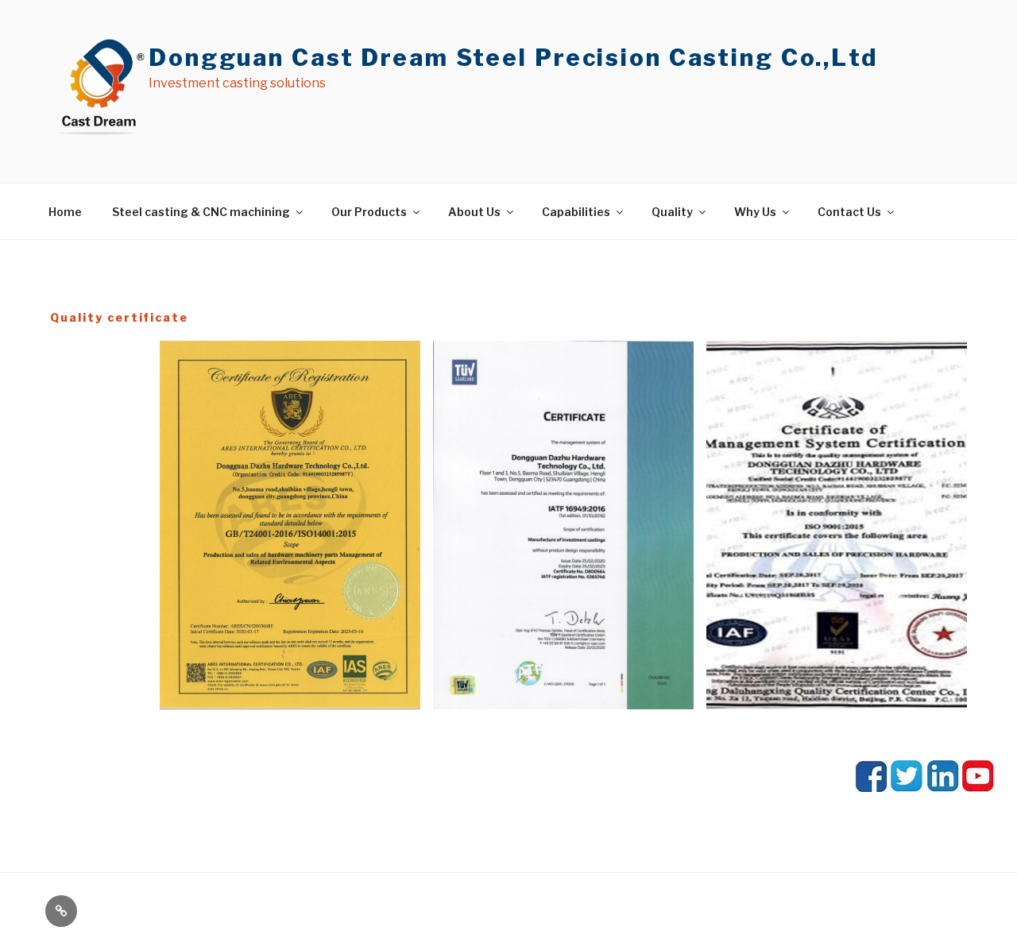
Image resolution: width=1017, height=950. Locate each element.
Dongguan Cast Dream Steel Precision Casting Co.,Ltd (513, 57)
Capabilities (576, 211)
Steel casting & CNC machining (201, 211)
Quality (672, 211)
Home (65, 211)
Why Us (755, 211)
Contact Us (849, 211)
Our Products (369, 211)
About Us (474, 211)
